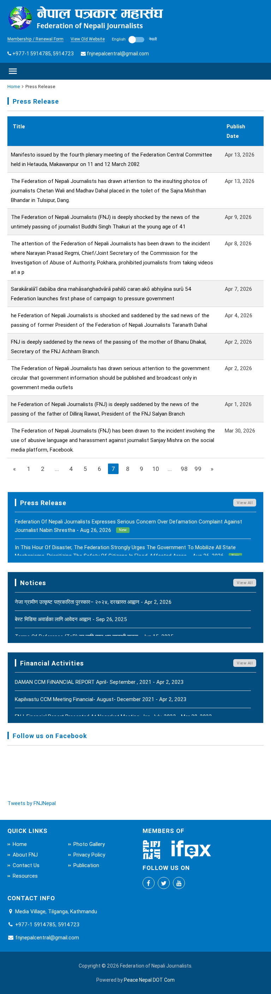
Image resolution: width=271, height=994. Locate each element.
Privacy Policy (89, 854)
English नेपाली (134, 39)
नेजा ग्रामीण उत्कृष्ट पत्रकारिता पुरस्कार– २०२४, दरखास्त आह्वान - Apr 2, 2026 (93, 602)
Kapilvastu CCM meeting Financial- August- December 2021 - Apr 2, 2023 (100, 699)
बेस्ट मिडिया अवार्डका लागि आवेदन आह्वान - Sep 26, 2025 (71, 619)
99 (197, 469)
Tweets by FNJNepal (31, 803)
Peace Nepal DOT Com (149, 980)
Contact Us (26, 865)
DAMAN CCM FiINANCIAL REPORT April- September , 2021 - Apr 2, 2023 (99, 682)
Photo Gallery (89, 844)
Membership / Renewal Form (35, 39)
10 (155, 469)
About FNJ (25, 854)
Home (13, 87)
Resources (25, 875)
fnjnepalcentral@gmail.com (118, 53)
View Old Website (88, 39)
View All (245, 502)
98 (184, 469)
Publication (86, 865)
